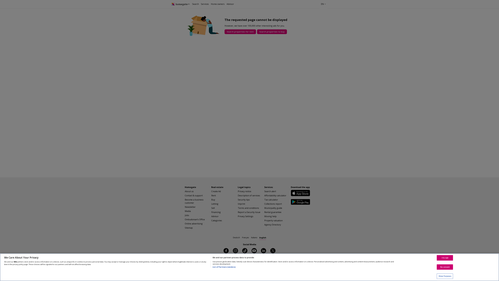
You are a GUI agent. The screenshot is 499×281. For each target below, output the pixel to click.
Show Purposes (445, 276)
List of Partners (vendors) (224, 267)
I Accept (445, 258)
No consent (445, 267)
